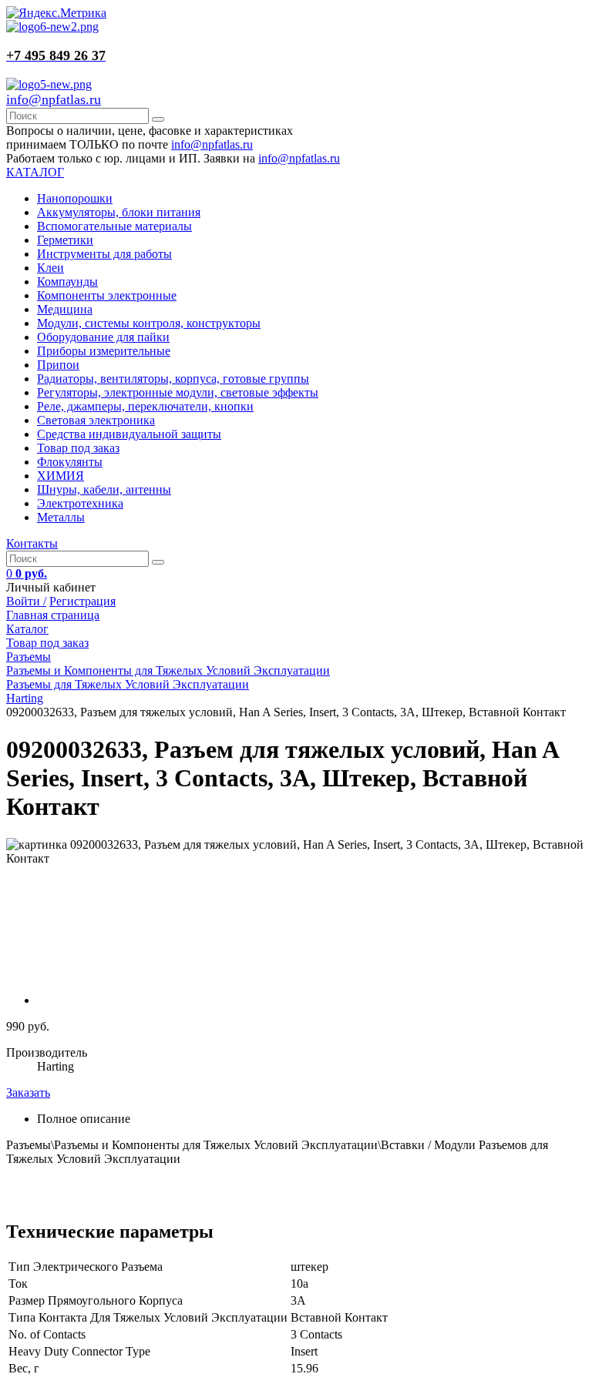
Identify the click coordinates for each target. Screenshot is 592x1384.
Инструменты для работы (104, 253)
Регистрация (82, 601)
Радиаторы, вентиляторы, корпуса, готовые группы (173, 378)
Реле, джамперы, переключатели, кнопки (145, 406)
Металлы (61, 517)
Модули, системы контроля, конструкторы (149, 323)
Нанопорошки (75, 198)
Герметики (65, 239)
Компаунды (67, 281)
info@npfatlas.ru (53, 99)
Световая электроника (96, 420)
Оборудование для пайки (103, 336)
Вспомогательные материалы (114, 226)
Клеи (50, 267)
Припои (58, 364)
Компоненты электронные (107, 295)
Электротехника (80, 503)
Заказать (28, 1092)
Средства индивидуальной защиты (129, 434)
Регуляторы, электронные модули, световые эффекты (177, 392)
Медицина (64, 309)
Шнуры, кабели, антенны (104, 489)
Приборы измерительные (103, 350)
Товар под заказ (78, 447)
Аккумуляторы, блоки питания (118, 212)
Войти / (26, 601)
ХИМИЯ (60, 475)
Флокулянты (70, 461)
